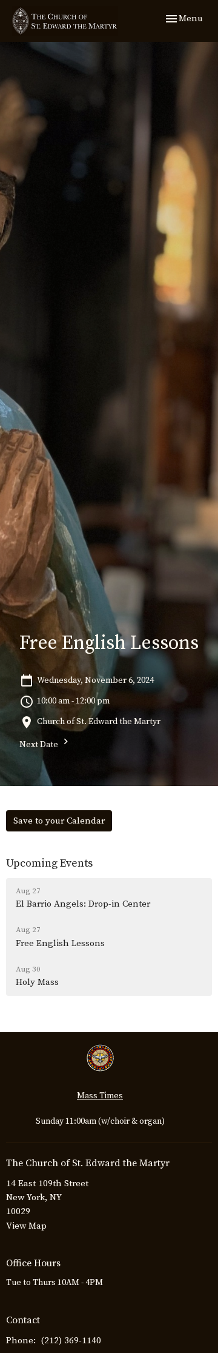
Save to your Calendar (59, 821)
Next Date (39, 744)
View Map (26, 1226)
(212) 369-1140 (71, 1340)
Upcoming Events (49, 863)
